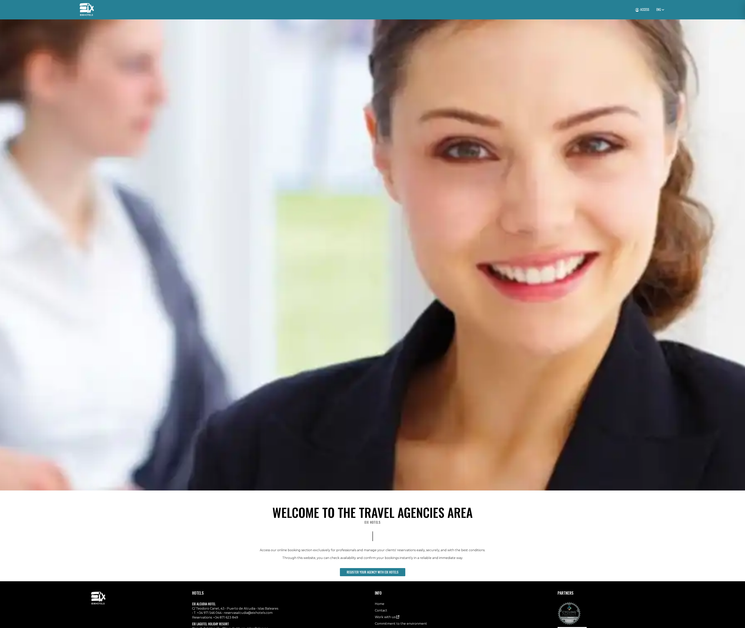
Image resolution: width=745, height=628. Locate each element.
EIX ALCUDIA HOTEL (204, 604)
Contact (381, 610)
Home (379, 604)
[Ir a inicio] (86, 9)
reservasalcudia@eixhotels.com (248, 613)
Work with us (385, 617)
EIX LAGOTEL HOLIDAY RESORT (210, 624)
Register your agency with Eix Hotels (372, 572)
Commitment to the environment (401, 623)
